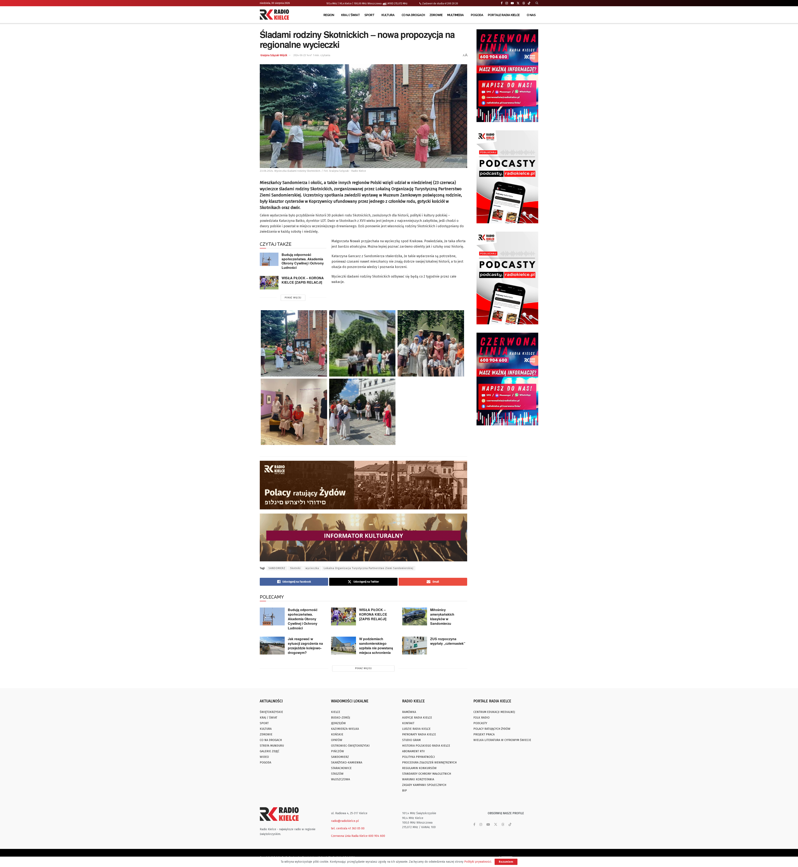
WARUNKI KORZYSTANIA (418, 779)
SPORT (369, 15)
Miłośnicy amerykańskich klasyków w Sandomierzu (442, 616)
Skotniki (295, 568)
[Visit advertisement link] (507, 75)
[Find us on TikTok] (529, 3)
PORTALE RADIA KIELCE (504, 15)
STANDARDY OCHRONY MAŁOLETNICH (426, 774)
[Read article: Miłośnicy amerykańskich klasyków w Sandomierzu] (414, 616)
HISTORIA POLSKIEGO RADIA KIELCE (426, 745)
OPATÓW (336, 740)
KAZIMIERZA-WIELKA (345, 729)
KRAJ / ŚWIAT (350, 15)
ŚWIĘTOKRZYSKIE (271, 712)
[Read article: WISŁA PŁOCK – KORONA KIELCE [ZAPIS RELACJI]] (269, 282)
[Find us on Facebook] (501, 3)
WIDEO (264, 757)
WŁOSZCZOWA (340, 779)
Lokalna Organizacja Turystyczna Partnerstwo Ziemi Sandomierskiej (368, 568)
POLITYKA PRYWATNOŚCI (418, 757)
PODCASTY (480, 723)
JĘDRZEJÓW (338, 723)
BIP (404, 790)
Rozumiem (506, 861)
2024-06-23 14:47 (302, 55)
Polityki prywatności (477, 861)
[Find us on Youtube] (512, 3)
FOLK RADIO (481, 717)
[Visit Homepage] (275, 15)
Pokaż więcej (293, 297)
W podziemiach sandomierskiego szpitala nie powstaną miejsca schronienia (376, 645)
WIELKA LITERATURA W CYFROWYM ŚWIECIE (502, 740)
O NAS (531, 15)
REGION (329, 15)
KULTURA (388, 15)
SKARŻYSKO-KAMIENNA (346, 762)
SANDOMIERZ (276, 568)
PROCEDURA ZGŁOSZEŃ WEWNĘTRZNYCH (429, 762)
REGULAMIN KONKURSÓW (419, 768)
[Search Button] (537, 3)
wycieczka (312, 568)
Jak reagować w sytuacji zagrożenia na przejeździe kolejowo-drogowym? (305, 645)
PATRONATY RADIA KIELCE (419, 734)
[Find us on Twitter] (518, 3)
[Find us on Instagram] (506, 3)
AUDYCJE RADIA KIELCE (417, 717)
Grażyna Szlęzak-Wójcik (273, 55)
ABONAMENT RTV (413, 751)
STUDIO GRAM (411, 740)
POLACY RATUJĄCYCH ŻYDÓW (491, 729)
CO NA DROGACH (413, 15)
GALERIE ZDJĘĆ (269, 751)
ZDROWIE (436, 15)
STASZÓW (337, 774)
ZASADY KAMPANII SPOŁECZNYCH (424, 785)
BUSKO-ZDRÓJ (340, 717)
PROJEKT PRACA (484, 734)
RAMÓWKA (409, 712)
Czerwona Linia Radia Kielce (349, 836)
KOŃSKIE (337, 734)
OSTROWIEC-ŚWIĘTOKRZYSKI (350, 745)
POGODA (477, 15)
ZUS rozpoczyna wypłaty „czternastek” (447, 641)
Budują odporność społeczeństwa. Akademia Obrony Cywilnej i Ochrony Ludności (303, 261)
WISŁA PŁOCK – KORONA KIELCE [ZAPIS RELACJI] (303, 280)
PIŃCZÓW (337, 751)
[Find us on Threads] (523, 3)
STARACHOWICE (341, 768)
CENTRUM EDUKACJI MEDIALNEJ (494, 712)
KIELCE (335, 712)
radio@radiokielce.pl (345, 821)
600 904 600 (376, 836)
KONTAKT (408, 723)
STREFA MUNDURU (272, 745)
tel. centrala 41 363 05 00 (348, 828)
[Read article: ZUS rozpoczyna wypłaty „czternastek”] (414, 646)
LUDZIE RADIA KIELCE (416, 729)
